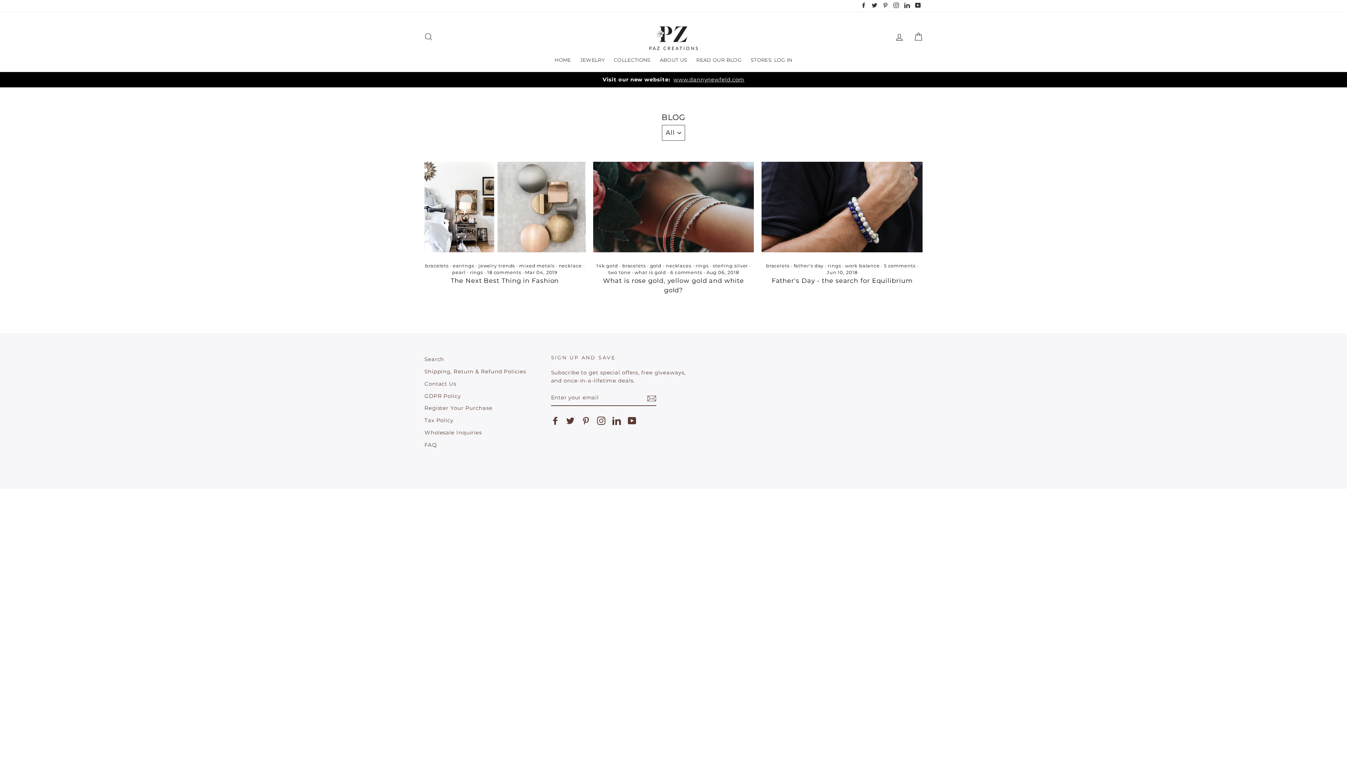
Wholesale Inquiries (453, 432)
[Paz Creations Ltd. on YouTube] (632, 421)
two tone (619, 272)
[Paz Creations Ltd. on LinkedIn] (616, 421)
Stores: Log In (771, 60)
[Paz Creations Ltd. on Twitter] (570, 421)
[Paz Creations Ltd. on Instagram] (601, 421)
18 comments (504, 272)
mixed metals (537, 265)
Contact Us (440, 383)
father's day (809, 265)
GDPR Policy (442, 396)
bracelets (437, 265)
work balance (862, 265)
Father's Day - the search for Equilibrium (842, 281)
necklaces (678, 265)
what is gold (650, 272)
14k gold (607, 265)
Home (563, 60)
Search (434, 359)
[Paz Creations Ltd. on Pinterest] (586, 421)
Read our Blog (719, 60)
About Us (674, 60)
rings (476, 272)
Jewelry (592, 60)
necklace (570, 265)
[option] (673, 80)
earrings (463, 265)
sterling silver (730, 265)
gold (656, 265)
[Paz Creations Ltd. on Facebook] (555, 421)
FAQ (430, 444)
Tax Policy (439, 420)
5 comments (900, 265)
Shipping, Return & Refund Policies (475, 371)
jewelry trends (496, 265)
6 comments (686, 272)
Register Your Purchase (458, 408)
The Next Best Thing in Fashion (505, 281)
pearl (459, 272)
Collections (632, 60)
